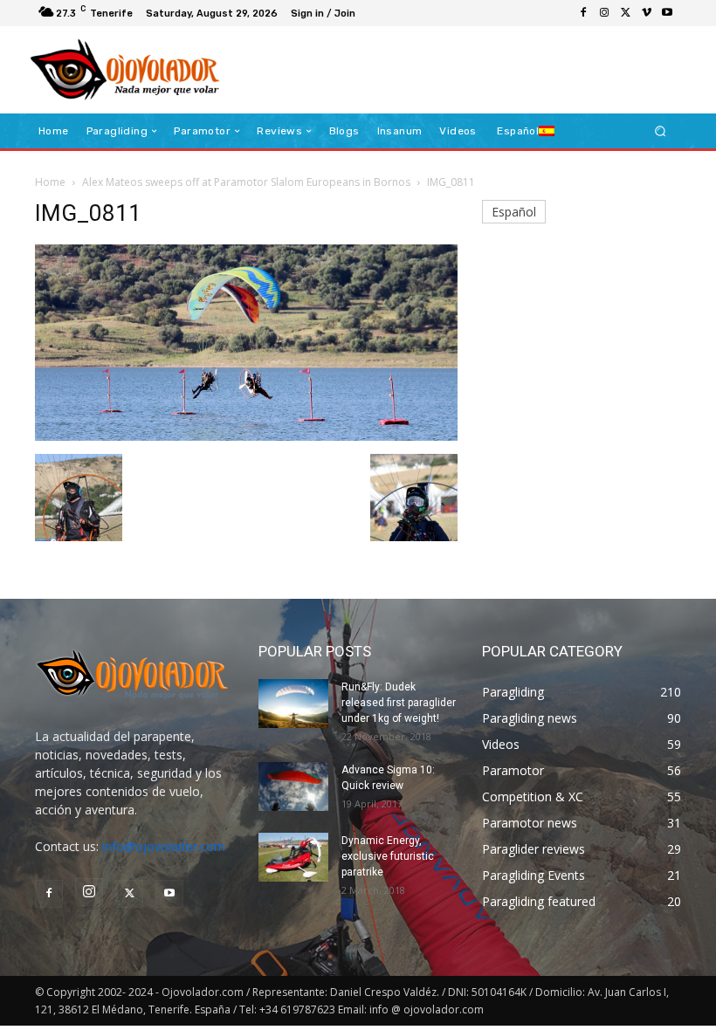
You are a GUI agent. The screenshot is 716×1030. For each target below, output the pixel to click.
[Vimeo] (646, 13)
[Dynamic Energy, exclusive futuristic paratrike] (293, 857)
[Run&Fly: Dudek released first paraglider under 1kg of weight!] (293, 703)
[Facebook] (583, 13)
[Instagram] (604, 13)
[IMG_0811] (246, 436)
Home (50, 182)
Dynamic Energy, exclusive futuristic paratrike (387, 856)
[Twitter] (625, 13)
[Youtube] (667, 13)
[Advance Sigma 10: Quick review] (293, 786)
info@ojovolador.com (163, 846)
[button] (661, 131)
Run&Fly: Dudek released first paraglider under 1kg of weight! (398, 702)
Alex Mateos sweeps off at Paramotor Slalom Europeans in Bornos (246, 182)
